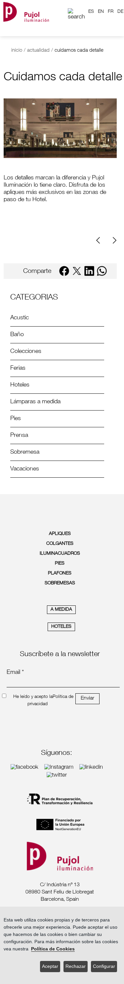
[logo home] (26, 11)
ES (91, 12)
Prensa (19, 436)
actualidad (38, 50)
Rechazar (75, 966)
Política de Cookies (53, 948)
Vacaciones (24, 469)
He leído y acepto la (33, 697)
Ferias (17, 368)
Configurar (104, 966)
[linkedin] (89, 271)
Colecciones (25, 352)
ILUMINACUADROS (60, 553)
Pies (15, 419)
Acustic (19, 318)
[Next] (113, 240)
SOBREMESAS (60, 583)
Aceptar (50, 966)
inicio (16, 50)
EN (101, 12)
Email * (15, 673)
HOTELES (61, 627)
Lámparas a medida (35, 402)
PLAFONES (59, 573)
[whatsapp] (102, 271)
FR (110, 12)
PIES (59, 563)
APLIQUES (60, 534)
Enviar (87, 698)
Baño (17, 335)
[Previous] (100, 240)
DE (120, 12)
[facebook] (64, 271)
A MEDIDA (61, 609)
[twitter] (76, 271)
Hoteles (19, 385)
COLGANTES (59, 544)
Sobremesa (24, 452)
